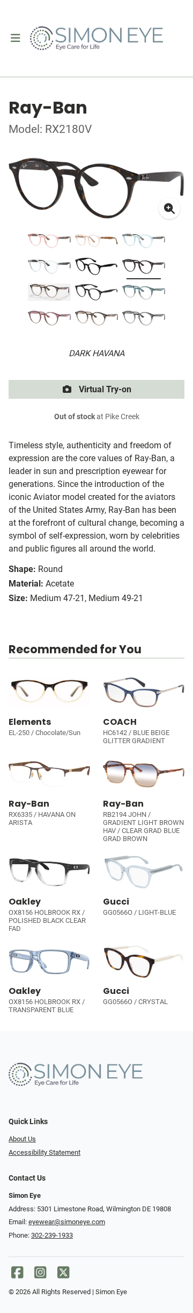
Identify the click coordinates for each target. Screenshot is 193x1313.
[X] (63, 1275)
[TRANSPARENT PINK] (49, 242)
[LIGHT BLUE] (143, 242)
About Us (22, 1139)
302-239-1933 (52, 1235)
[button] (15, 38)
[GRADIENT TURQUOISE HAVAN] (143, 294)
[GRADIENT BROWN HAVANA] (96, 320)
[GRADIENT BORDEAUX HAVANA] (49, 320)
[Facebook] (17, 1275)
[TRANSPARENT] (49, 268)
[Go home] (96, 38)
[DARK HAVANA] (96, 268)
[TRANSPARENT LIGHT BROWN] (96, 242)
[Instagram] (40, 1275)
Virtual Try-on (104, 389)
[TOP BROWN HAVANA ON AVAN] (49, 294)
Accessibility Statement (44, 1152)
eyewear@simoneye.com (66, 1222)
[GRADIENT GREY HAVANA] (143, 320)
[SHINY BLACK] (96, 294)
